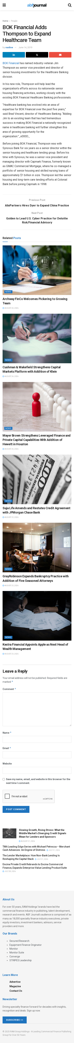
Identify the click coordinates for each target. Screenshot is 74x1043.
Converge (14, 956)
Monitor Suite (16, 952)
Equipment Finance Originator (25, 945)
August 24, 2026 (11, 308)
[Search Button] (69, 5)
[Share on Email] (60, 55)
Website (7, 763)
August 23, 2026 (11, 517)
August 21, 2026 (27, 841)
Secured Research (19, 941)
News (8, 292)
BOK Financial (11, 63)
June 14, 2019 (25, 47)
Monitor (13, 948)
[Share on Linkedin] (14, 55)
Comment (9, 689)
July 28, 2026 (10, 871)
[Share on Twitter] (37, 55)
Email (7, 748)
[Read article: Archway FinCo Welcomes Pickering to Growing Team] (37, 270)
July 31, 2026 (54, 850)
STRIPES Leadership (20, 960)
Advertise (14, 981)
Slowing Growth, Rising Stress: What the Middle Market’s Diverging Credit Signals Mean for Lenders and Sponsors (42, 833)
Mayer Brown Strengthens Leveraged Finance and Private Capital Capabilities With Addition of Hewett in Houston (37, 440)
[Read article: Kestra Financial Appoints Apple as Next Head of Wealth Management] (37, 616)
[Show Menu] (4, 5)
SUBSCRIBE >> (14, 1020)
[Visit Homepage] (37, 5)
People (14, 21)
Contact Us (15, 990)
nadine (9, 47)
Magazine (15, 986)
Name (7, 732)
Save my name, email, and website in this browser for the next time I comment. (38, 781)
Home (5, 21)
